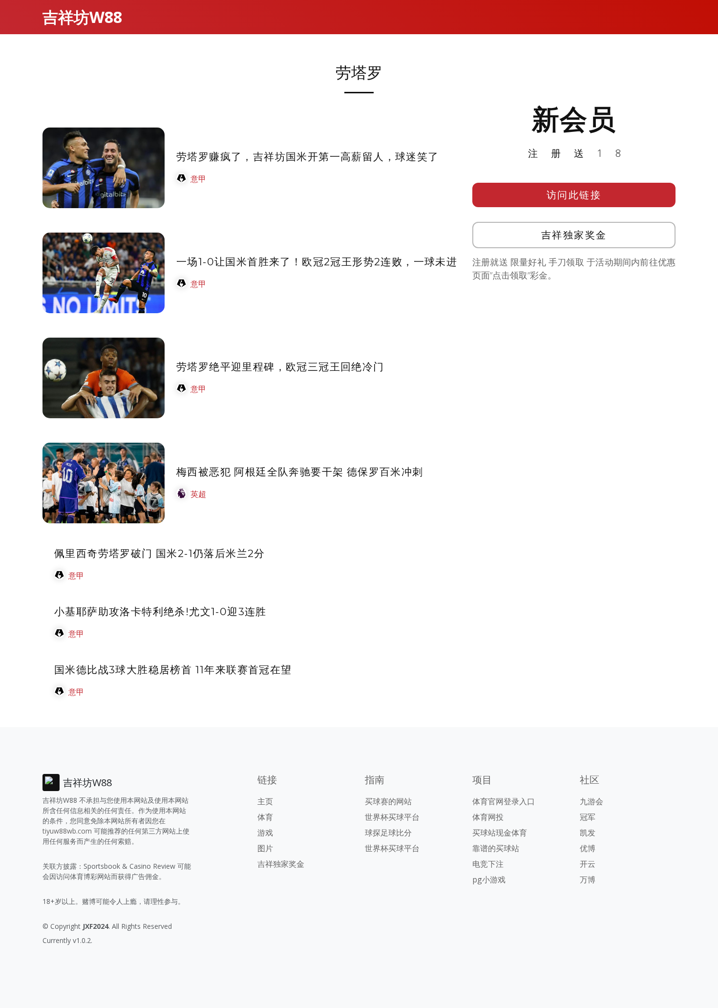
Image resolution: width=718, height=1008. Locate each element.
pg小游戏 (489, 879)
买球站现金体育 (499, 832)
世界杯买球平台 (392, 817)
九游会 (591, 801)
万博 (587, 879)
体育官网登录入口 (503, 801)
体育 (265, 817)
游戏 (265, 832)
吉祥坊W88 (82, 16)
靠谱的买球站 (495, 848)
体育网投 (488, 817)
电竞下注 (488, 863)
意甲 (198, 178)
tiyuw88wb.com (67, 831)
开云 (587, 863)
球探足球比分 (388, 832)
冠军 (587, 817)
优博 (587, 848)
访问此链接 (574, 194)
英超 (198, 494)
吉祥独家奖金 (574, 234)
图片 (265, 848)
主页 (265, 801)
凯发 (587, 832)
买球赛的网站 (388, 801)
